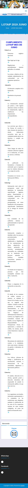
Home (7, 28)
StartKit (22, 485)
